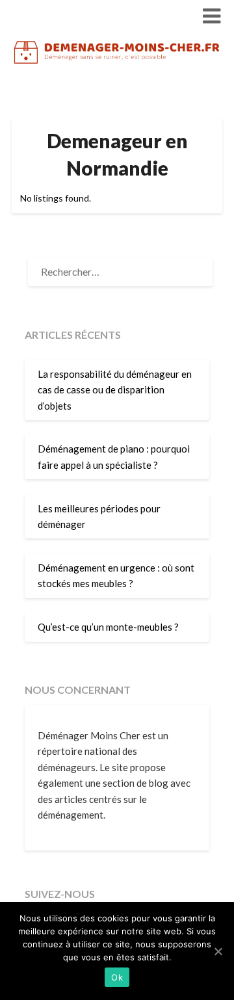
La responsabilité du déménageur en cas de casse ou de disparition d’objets (115, 390)
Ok (117, 977)
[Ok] (217, 951)
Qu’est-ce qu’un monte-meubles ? (108, 627)
